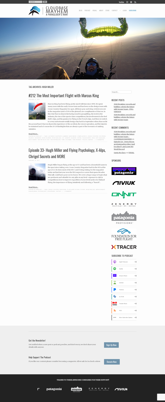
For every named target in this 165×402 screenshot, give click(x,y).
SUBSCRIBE (132, 10)
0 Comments (100, 139)
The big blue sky (44, 139)
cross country (93, 136)
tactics (58, 191)
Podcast (39, 136)
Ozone (79, 138)
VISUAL (95, 10)
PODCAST (87, 10)
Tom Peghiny (77, 139)
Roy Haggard (100, 138)
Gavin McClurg (120, 153)
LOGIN (125, 10)
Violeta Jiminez (87, 139)
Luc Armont (66, 138)
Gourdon (38, 138)
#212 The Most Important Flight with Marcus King (64, 95)
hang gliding (46, 138)
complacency (82, 136)
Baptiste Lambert (62, 136)
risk (93, 138)
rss (135, 2)
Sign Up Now (111, 345)
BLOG (80, 10)
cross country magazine (57, 189)
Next (125, 389)
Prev (41, 389)
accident (51, 136)
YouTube (121, 2)
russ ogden (33, 139)
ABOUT (101, 10)
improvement (100, 189)
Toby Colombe (67, 139)
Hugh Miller (56, 138)
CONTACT (115, 10)
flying (82, 189)
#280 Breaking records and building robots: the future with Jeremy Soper (124, 117)
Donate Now (112, 361)
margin (73, 138)
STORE (107, 10)
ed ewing (102, 136)
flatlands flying (73, 189)
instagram (127, 2)
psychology (42, 191)
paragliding (86, 138)
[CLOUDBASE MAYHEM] (48, 13)
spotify (131, 2)
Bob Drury (72, 136)
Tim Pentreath (55, 139)
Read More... (33, 134)
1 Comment (68, 191)
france (31, 138)
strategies (51, 191)
